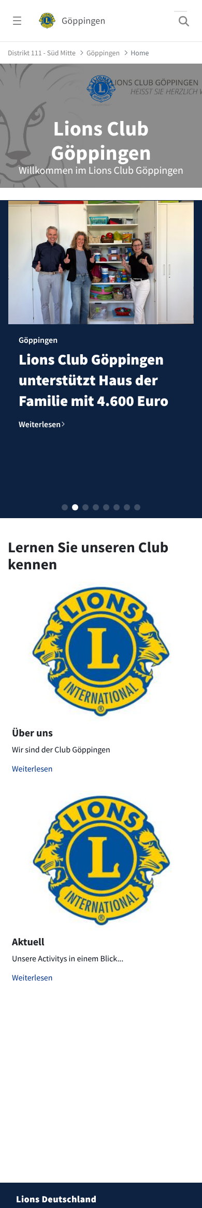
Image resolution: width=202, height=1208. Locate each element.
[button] (65, 507)
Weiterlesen (32, 769)
